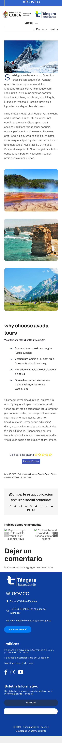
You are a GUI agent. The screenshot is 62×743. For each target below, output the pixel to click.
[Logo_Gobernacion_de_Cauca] (17, 11)
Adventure (32, 474)
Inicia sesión (11, 567)
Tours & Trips (43, 474)
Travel (16, 477)
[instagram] (13, 672)
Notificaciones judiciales (18, 663)
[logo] (18, 592)
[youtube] (20, 672)
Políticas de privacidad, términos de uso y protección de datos (29, 651)
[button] (6, 534)
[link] (31, 2)
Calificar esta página (22, 454)
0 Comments (26, 477)
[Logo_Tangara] (21, 574)
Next (52, 29)
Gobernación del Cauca (34, 727)
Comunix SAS (38, 731)
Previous (41, 29)
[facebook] (6, 672)
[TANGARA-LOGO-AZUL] (45, 10)
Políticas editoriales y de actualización (26, 657)
